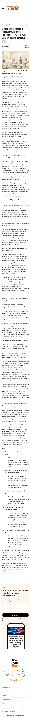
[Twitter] (11, 680)
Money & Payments (9, 25)
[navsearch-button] (27, 8)
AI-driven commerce (8, 334)
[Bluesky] (19, 680)
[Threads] (21, 680)
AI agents (19, 395)
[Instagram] (16, 680)
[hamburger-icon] (2, 8)
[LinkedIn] (14, 680)
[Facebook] (8, 680)
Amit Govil (5, 46)
